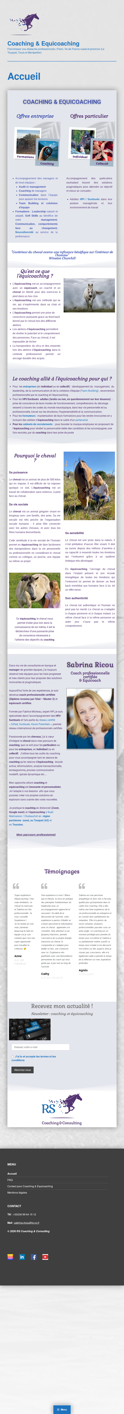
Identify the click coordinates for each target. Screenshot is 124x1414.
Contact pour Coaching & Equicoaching (30, 1186)
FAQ (10, 1180)
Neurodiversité (25, 232)
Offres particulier (89, 116)
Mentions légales (17, 1192)
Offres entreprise (34, 116)
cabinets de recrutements (38, 424)
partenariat (81, 420)
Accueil (12, 1173)
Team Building (89, 390)
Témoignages (62, 871)
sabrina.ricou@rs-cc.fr (26, 1223)
